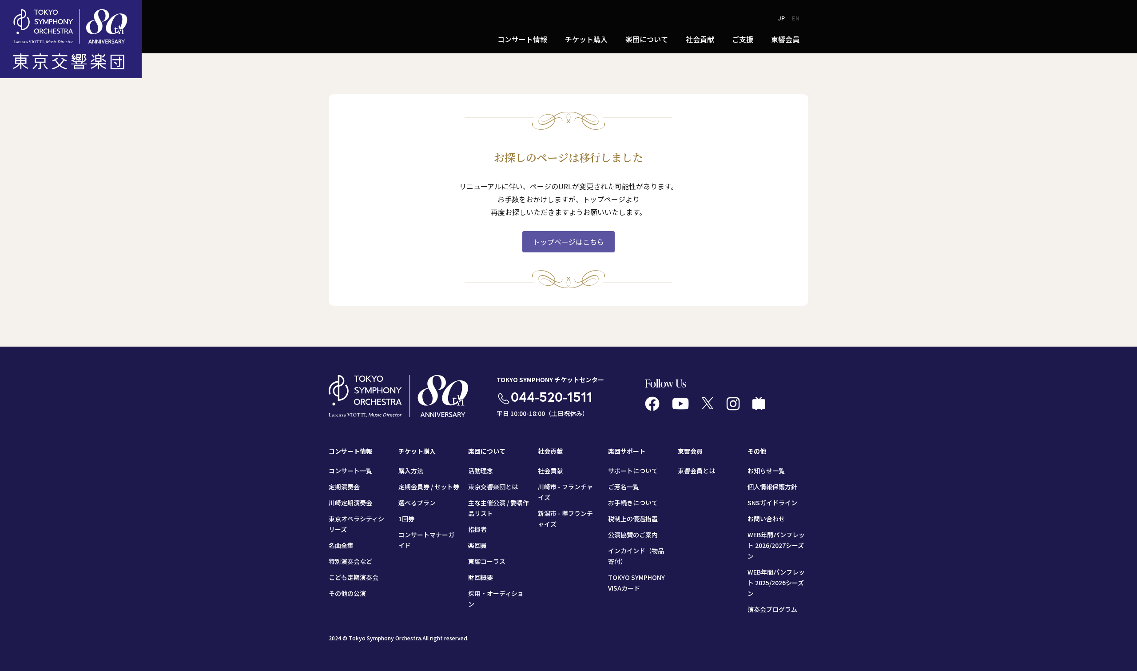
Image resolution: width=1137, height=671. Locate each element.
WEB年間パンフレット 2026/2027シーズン (776, 545)
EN (795, 18)
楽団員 (477, 545)
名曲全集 (341, 545)
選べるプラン (417, 502)
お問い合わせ (766, 518)
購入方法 (410, 470)
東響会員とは (696, 470)
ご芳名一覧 (623, 486)
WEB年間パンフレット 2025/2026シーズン (776, 582)
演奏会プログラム (772, 609)
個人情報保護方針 (772, 486)
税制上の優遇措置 (633, 518)
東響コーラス (486, 561)
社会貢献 (550, 470)
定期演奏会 (344, 486)
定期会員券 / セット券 (428, 486)
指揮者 (477, 529)
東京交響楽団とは (493, 486)
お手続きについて (633, 502)
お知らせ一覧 (766, 470)
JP (781, 18)
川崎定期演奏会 (350, 502)
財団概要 (480, 577)
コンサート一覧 (350, 470)
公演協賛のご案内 (633, 534)
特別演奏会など (350, 561)
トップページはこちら (568, 241)
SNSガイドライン (772, 502)
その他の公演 (347, 593)
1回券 (406, 518)
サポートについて (633, 470)
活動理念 (480, 470)
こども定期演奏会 (353, 577)
